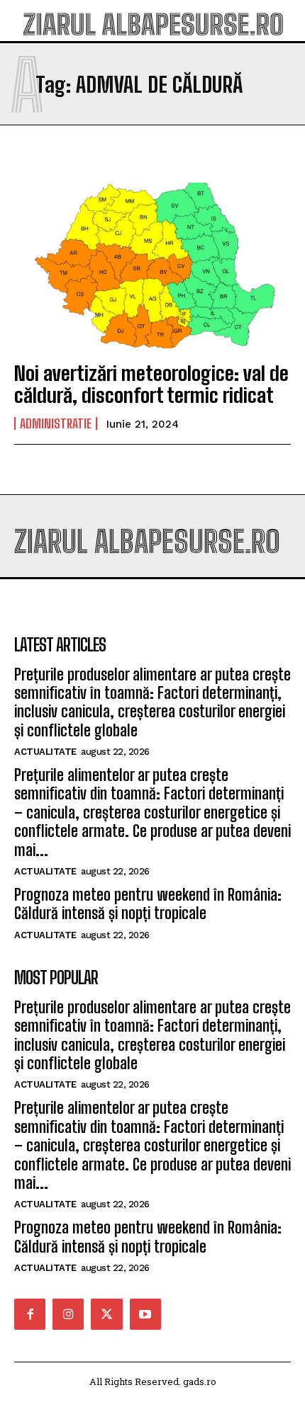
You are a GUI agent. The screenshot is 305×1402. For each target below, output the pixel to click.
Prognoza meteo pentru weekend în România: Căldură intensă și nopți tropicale (148, 904)
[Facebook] (29, 1314)
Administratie (56, 423)
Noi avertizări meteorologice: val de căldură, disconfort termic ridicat (151, 384)
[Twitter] (106, 1314)
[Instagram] (68, 1314)
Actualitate (45, 751)
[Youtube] (145, 1314)
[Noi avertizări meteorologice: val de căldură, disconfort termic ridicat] (152, 265)
